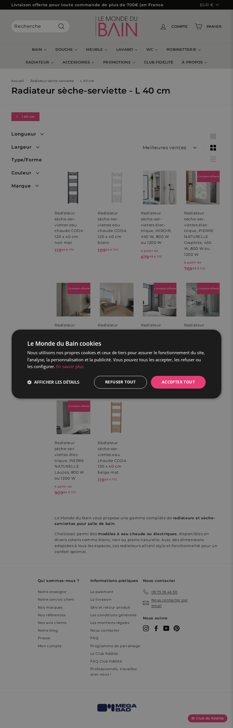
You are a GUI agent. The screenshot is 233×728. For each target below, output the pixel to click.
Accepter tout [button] (178, 382)
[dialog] (116, 364)
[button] (53, 382)
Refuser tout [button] (120, 382)
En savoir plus (70, 367)
